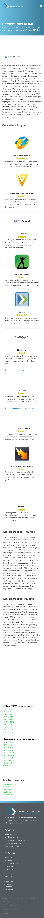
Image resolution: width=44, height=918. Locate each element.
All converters (11, 834)
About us (9, 881)
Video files (9, 869)
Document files (11, 863)
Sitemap (7, 914)
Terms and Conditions (12, 910)
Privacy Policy (9, 905)
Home (10, 56)
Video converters (12, 846)
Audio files (9, 861)
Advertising (10, 890)
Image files (9, 866)
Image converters (13, 843)
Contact (8, 887)
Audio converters (12, 837)
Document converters (15, 840)
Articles (8, 884)
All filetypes (10, 858)
